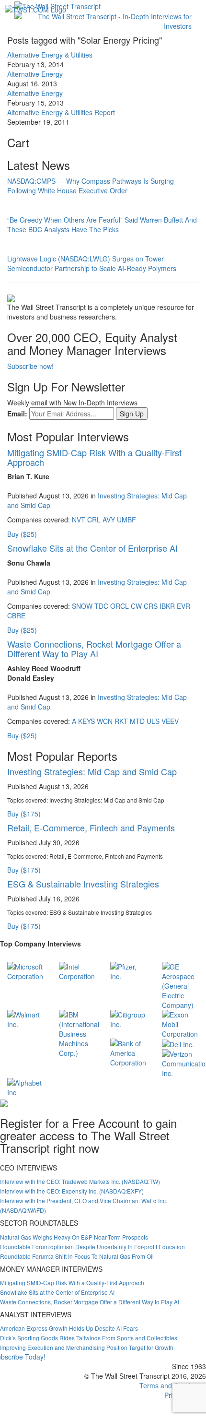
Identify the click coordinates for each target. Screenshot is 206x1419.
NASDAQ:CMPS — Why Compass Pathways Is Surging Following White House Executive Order (90, 185)
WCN (105, 721)
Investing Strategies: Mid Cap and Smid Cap (92, 771)
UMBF (126, 519)
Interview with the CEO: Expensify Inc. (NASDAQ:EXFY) (72, 1191)
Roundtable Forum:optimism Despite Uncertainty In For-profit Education (92, 1246)
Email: (17, 413)
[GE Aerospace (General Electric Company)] (180, 985)
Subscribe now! (30, 366)
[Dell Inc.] (178, 1043)
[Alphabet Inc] (26, 1086)
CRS (151, 606)
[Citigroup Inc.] (129, 1018)
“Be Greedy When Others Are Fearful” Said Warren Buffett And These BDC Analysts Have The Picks (102, 224)
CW (136, 606)
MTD (137, 721)
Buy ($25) (22, 534)
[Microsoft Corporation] (26, 970)
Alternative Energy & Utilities (49, 54)
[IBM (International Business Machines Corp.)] (79, 1033)
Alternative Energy (35, 74)
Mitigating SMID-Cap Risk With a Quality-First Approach (94, 457)
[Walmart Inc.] (26, 1018)
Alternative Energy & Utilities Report (61, 112)
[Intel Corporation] (77, 970)
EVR (183, 606)
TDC (101, 606)
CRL (94, 519)
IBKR (167, 606)
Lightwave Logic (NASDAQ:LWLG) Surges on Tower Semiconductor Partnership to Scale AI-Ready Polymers (91, 263)
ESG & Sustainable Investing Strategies (83, 883)
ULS (153, 721)
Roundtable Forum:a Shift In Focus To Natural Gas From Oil (77, 1256)
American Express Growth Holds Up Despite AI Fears (69, 1328)
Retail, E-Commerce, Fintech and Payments (91, 827)
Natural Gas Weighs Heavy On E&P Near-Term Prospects (74, 1237)
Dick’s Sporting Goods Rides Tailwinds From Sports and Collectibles (88, 1338)
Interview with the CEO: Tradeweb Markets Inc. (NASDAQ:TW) (80, 1181)
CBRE (16, 615)
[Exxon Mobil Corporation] (180, 1023)
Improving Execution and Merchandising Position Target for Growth (86, 1347)
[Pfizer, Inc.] (129, 970)
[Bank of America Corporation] (129, 1052)
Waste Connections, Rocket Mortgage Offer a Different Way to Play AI (94, 649)
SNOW (82, 606)
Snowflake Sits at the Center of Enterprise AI (92, 548)
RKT (121, 721)
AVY (109, 519)
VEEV (170, 721)
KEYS (86, 721)
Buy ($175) (24, 813)
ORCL (119, 606)
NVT (78, 519)
